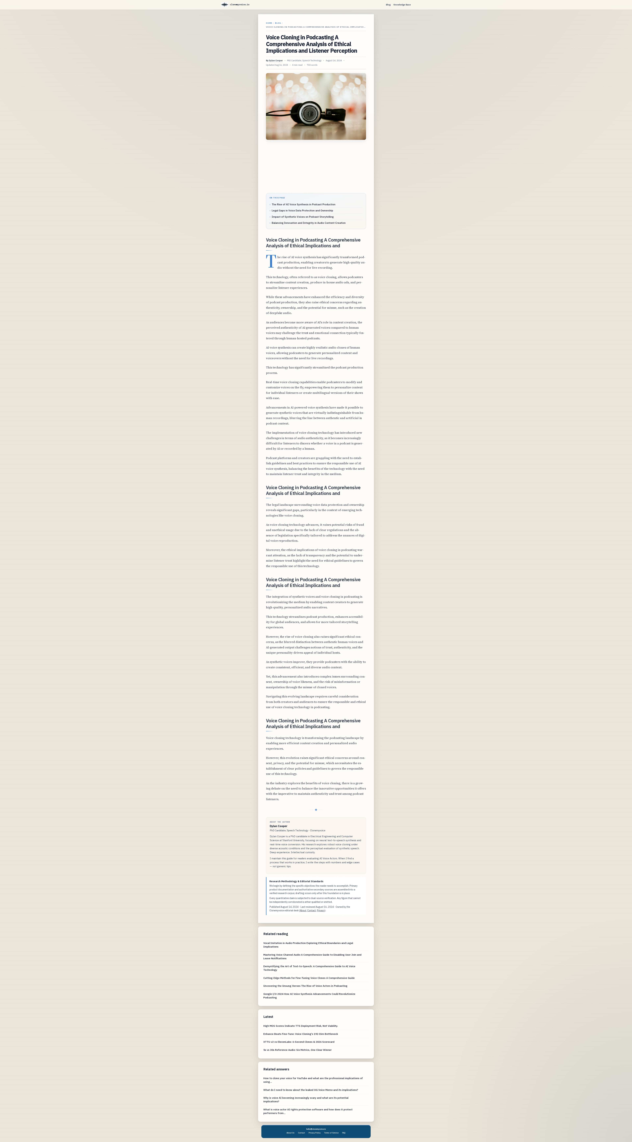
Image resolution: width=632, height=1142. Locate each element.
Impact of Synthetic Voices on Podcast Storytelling (303, 216)
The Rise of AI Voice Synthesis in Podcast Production (303, 204)
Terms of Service (331, 1133)
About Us (290, 1133)
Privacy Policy (315, 1133)
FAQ (343, 1133)
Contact (311, 910)
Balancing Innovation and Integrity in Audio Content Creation (309, 222)
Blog (388, 4)
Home (269, 23)
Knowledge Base (402, 4)
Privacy (321, 910)
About (303, 910)
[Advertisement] (316, 167)
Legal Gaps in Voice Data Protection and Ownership (302, 210)
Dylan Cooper (276, 60)
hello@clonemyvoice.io (316, 1129)
